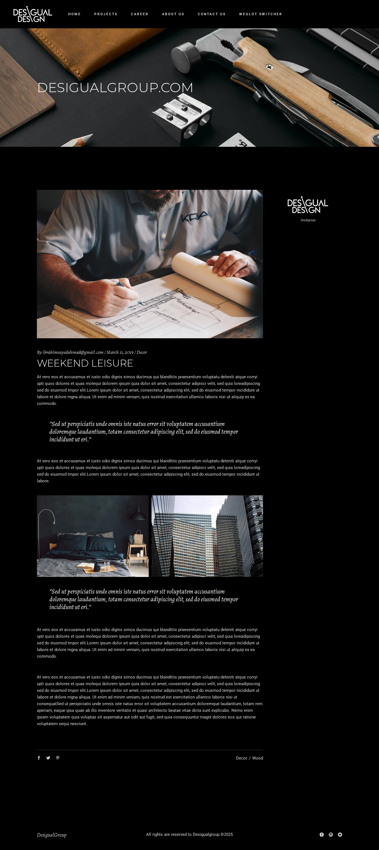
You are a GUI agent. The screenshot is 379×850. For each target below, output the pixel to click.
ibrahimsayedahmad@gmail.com (73, 352)
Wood (257, 758)
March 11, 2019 (120, 352)
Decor (142, 352)
